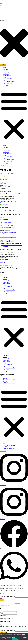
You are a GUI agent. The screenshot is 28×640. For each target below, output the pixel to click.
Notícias (5, 381)
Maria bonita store (5, 222)
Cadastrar (17, 603)
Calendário (6, 72)
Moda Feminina (4, 166)
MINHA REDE (6, 199)
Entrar (12, 618)
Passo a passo (7, 75)
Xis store (2, 262)
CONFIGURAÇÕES (10, 82)
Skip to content (4, 4)
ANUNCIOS (9, 83)
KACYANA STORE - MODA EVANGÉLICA (10, 250)
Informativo (6, 69)
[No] (18, 639)
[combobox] (6, 22)
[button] (14, 115)
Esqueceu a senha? (5, 606)
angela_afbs (4, 207)
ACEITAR (15, 639)
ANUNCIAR (9, 78)
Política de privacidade (9, 383)
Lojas (4, 77)
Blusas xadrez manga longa (8, 237)
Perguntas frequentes (9, 380)
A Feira (5, 71)
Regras (5, 378)
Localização (6, 74)
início (4, 67)
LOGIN (4, 80)
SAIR (7, 85)
